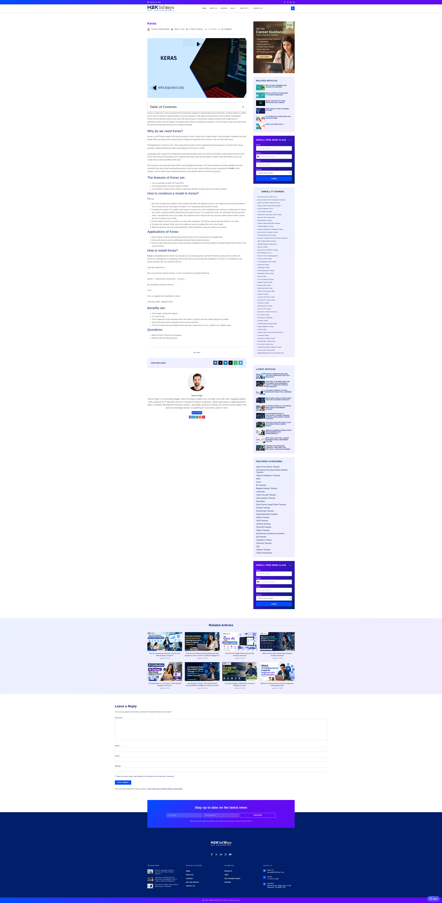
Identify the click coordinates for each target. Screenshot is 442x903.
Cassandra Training (263, 335)
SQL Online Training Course (265, 344)
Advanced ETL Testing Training (266, 300)
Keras (149, 256)
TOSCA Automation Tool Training (267, 235)
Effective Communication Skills (266, 291)
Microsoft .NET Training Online (266, 217)
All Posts (197, 413)
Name (258, 145)
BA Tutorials (261, 485)
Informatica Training (263, 303)
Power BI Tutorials (263, 527)
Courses (223, 8)
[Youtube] (230, 854)
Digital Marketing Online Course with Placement (271, 353)
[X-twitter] (216, 854)
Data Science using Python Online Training (269, 214)
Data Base (260, 501)
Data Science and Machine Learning (268, 250)
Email (258, 161)
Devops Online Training (264, 285)
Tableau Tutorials (263, 550)
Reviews (227, 882)
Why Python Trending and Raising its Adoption (276, 86)
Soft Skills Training (263, 320)
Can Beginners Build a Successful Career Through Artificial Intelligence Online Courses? (278, 416)
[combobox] (259, 156)
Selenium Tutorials (264, 543)
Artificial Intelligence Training (265, 226)
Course (258, 169)
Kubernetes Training (263, 264)
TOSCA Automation (264, 553)
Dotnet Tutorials (262, 517)
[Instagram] (225, 854)
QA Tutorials (261, 537)
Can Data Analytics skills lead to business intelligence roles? (278, 424)
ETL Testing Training (263, 314)
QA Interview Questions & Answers (270, 534)
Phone (258, 153)
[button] (293, 8)
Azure (258, 482)
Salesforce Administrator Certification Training (270, 229)
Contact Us (257, 8)
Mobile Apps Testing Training (265, 273)
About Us (213, 8)
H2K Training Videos (232, 878)
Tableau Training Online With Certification (269, 223)
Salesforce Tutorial (264, 540)
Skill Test (244, 8)
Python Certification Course (265, 208)
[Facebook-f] (212, 854)
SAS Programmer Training (265, 306)
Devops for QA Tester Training (266, 297)
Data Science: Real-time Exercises (267, 311)
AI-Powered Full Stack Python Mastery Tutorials (272, 471)
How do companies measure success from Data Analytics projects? (278, 375)
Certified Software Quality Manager (267, 323)
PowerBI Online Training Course (267, 341)
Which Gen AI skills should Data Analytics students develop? (279, 399)
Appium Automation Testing (265, 288)
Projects (228, 871)
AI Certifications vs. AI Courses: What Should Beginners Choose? (279, 407)
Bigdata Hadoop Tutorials (266, 488)
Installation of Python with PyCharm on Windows (277, 94)
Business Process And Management (268, 255)
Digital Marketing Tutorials (267, 514)
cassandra (260, 492)
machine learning (263, 524)
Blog (233, 8)
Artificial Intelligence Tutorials (268, 475)
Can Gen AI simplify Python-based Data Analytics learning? (279, 391)
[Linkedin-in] (221, 854)
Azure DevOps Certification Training (268, 232)
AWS (258, 479)
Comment (119, 718)
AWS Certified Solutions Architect (267, 241)
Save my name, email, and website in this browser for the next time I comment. (145, 776)
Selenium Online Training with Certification (269, 205)
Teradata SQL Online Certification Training (269, 347)
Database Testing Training (265, 282)
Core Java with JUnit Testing (266, 279)
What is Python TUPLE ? (275, 124)
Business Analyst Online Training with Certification (271, 200)
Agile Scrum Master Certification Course (269, 202)
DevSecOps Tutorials (265, 511)
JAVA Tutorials (262, 521)
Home (204, 8)
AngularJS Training (263, 294)
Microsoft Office (262, 276)
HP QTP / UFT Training (264, 309)
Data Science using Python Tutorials (271, 504)
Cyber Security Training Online (266, 350)
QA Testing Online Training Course (267, 197)
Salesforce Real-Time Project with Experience (270, 332)
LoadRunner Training (263, 267)
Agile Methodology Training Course (267, 244)
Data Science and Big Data (265, 317)
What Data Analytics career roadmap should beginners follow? (277, 439)
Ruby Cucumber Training (265, 258)
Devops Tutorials (263, 508)
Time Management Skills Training (267, 261)
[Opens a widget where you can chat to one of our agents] (433, 899)
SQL (258, 546)
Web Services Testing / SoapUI (266, 338)
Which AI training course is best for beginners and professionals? (279, 432)
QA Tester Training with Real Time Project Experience (273, 238)
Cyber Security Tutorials (266, 495)
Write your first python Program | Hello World (275, 101)
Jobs (226, 875)
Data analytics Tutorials (265, 498)
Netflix (232, 168)
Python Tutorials (196, 29)
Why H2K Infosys (192, 882)
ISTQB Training (262, 329)
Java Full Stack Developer (265, 211)
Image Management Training (265, 326)
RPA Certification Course (264, 252)
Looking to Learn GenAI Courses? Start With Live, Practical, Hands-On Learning (278, 447)
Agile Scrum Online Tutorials (268, 467)
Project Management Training (266, 270)
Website (118, 766)
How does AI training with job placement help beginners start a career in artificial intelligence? (278, 384)
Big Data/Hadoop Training (265, 220)
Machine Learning (263, 247)
